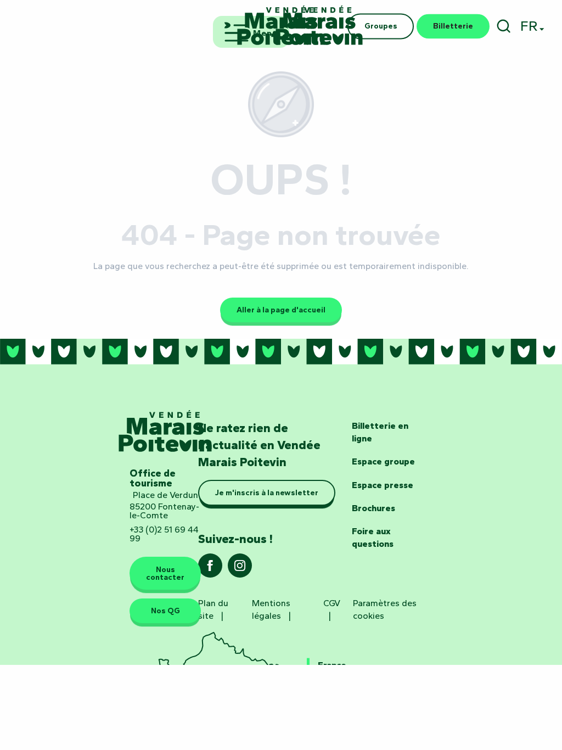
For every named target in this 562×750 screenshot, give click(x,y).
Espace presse (382, 485)
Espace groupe (383, 461)
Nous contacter (165, 573)
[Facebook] (210, 569)
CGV (331, 603)
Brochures (373, 508)
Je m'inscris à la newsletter (266, 492)
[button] (503, 26)
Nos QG (165, 610)
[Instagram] (240, 569)
